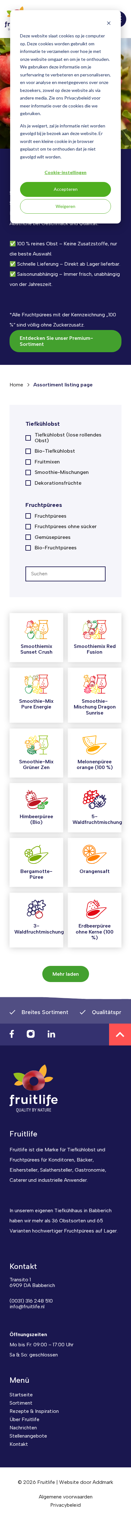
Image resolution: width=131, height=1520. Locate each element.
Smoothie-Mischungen (62, 472)
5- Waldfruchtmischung (97, 819)
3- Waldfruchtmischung (39, 929)
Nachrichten (23, 1428)
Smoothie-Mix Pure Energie (36, 704)
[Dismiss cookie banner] (109, 24)
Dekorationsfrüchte (58, 483)
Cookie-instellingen (65, 172)
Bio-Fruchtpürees (56, 548)
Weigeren (65, 206)
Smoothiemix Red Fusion (95, 649)
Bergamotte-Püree (36, 874)
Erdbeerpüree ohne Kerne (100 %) (95, 932)
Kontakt (19, 1444)
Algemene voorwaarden (66, 1497)
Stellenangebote (28, 1436)
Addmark (103, 1482)
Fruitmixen (47, 462)
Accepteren (66, 189)
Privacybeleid (65, 1505)
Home (16, 385)
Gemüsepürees (53, 537)
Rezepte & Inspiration (34, 1411)
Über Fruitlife (24, 1419)
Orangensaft (94, 871)
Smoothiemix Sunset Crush (36, 649)
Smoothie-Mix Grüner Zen (36, 764)
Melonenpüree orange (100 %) (95, 764)
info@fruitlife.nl (27, 1306)
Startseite (21, 1395)
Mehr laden (65, 974)
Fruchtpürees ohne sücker (66, 526)
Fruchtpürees (50, 516)
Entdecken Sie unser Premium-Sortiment (56, 341)
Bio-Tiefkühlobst (55, 451)
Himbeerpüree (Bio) (36, 819)
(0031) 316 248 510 (31, 1301)
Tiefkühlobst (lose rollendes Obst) (68, 437)
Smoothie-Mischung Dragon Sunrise (95, 707)
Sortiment (21, 1403)
